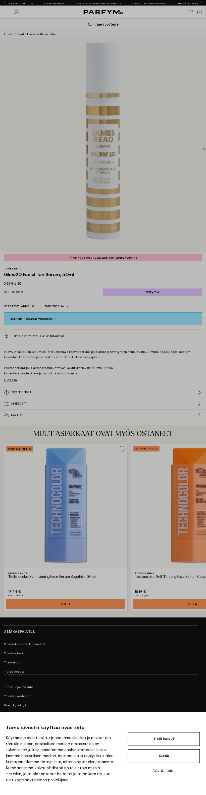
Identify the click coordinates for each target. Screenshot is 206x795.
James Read (12, 268)
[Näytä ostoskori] (199, 12)
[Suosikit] (190, 12)
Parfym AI (152, 292)
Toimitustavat (14, 653)
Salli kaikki (164, 739)
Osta (66, 604)
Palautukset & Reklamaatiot (24, 644)
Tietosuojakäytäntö (18, 687)
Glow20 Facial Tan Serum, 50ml (36, 34)
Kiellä (164, 756)
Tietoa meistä (14, 672)
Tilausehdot (13, 662)
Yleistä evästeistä (17, 696)
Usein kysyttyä (15, 705)
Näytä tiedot (164, 770)
